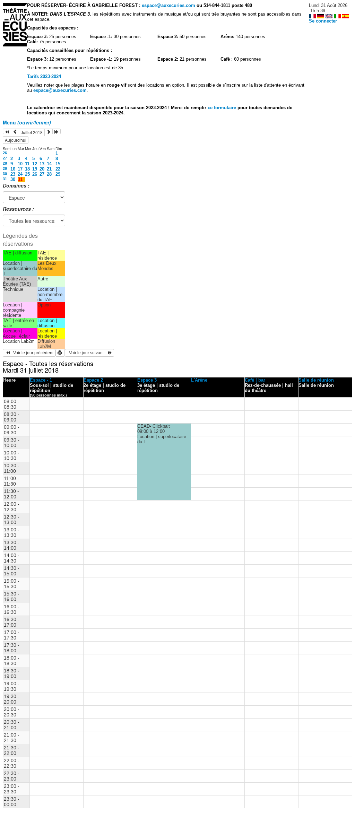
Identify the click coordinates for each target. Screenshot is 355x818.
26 (5, 153)
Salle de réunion (316, 380)
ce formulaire (222, 107)
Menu (27, 122)
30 (5, 174)
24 (20, 174)
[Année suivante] (56, 131)
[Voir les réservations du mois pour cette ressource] (15, 131)
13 (42, 163)
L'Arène (199, 380)
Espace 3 (147, 380)
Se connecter (323, 21)
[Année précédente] (7, 131)
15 (57, 163)
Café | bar (255, 380)
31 (5, 179)
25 (27, 174)
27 (5, 158)
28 (5, 163)
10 (20, 163)
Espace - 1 (41, 380)
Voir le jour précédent (31, 352)
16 (12, 169)
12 (34, 163)
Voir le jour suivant (87, 352)
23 (12, 174)
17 (20, 169)
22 (57, 169)
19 (34, 169)
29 (5, 168)
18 (27, 169)
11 (27, 163)
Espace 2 (93, 380)
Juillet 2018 (32, 132)
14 (49, 163)
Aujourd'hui (15, 140)
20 (42, 169)
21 (49, 169)
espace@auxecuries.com (168, 5)
